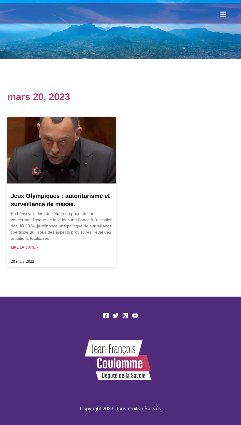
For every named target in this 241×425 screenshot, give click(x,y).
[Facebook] (106, 315)
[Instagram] (125, 315)
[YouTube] (135, 315)
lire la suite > (25, 247)
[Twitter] (116, 315)
